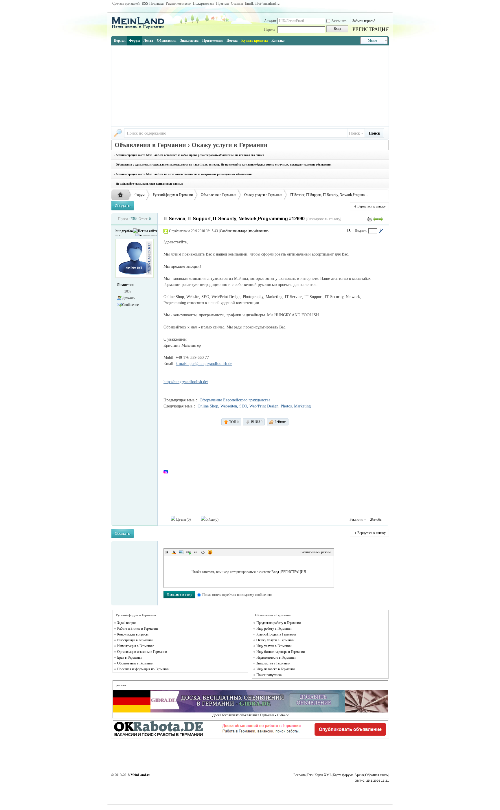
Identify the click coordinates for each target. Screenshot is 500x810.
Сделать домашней (125, 3)
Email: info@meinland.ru (262, 3)
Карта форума (343, 775)
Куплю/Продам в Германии (276, 634)
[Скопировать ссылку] (323, 219)
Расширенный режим (315, 552)
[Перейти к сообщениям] (380, 230)
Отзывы (237, 3)
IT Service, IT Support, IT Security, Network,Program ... (329, 195)
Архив (359, 775)
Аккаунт (270, 21)
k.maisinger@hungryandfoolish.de (204, 363)
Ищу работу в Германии (273, 629)
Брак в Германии (129, 657)
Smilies (210, 552)
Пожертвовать (203, 3)
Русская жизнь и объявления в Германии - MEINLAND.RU (121, 195)
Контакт (278, 40)
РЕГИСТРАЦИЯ (370, 29)
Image (181, 552)
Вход (275, 572)
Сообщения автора (233, 231)
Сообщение (130, 305)
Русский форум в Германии (173, 195)
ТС (349, 230)
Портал (120, 40)
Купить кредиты (254, 40)
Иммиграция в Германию (135, 646)
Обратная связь (376, 775)
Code (203, 552)
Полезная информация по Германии (143, 669)
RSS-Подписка (152, 3)
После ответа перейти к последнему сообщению (237, 595)
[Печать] (369, 219)
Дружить (128, 298)
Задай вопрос (126, 623)
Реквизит (356, 519)
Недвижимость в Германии (275, 657)
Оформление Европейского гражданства (235, 400)
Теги (310, 775)
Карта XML (323, 775)
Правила (222, 3)
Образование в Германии (135, 663)
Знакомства (189, 40)
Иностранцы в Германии (134, 640)
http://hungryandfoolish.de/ (185, 382)
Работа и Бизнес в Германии (137, 629)
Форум (134, 40)
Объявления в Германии (218, 195)
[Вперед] (380, 219)
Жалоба (375, 519)
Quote (195, 552)
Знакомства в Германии (273, 663)
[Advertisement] (250, 85)
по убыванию (259, 231)
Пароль (269, 29)
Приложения (212, 40)
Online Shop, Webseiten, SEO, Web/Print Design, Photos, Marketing (254, 406)
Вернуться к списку (371, 206)
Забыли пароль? (363, 21)
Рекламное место (178, 3)
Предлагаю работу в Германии (278, 623)
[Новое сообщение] (122, 205)
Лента (148, 40)
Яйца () (211, 519)
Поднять (361, 231)
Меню (372, 40)
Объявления (167, 40)
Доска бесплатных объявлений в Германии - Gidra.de (250, 715)
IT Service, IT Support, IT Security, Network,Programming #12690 (234, 218)
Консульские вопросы (132, 634)
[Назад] (375, 219)
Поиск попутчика (269, 675)
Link (188, 552)
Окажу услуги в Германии (263, 195)
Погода (232, 40)
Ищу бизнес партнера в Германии (280, 652)
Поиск (354, 133)
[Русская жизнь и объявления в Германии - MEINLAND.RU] (140, 29)
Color (174, 552)
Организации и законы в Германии (142, 652)
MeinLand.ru (140, 775)
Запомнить (339, 21)
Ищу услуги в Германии (273, 646)
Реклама (299, 775)
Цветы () (183, 519)
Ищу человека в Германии (275, 669)
